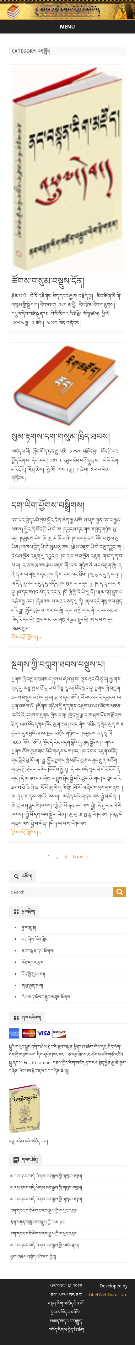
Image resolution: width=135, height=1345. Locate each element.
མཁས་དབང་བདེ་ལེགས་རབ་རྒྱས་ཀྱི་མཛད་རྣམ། (44, 1245)
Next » (80, 856)
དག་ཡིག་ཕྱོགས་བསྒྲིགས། (47, 505)
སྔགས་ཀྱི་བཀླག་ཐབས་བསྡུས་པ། (58, 664)
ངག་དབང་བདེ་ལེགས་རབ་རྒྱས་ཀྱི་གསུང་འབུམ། (44, 1211)
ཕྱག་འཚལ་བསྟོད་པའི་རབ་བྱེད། (33, 1257)
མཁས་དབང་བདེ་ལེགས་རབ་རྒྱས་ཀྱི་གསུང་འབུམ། (46, 1176)
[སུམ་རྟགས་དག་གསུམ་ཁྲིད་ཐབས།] (67, 388)
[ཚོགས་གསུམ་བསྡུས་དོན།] (67, 171)
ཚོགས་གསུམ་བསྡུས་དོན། (47, 281)
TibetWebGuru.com (107, 1294)
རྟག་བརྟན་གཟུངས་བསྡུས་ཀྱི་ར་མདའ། (37, 1222)
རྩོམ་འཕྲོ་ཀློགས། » (26, 637)
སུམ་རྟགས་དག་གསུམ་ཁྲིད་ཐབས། (60, 436)
